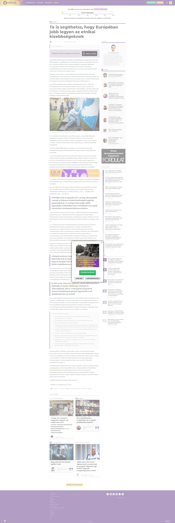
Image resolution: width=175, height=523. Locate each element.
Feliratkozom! (87, 272)
